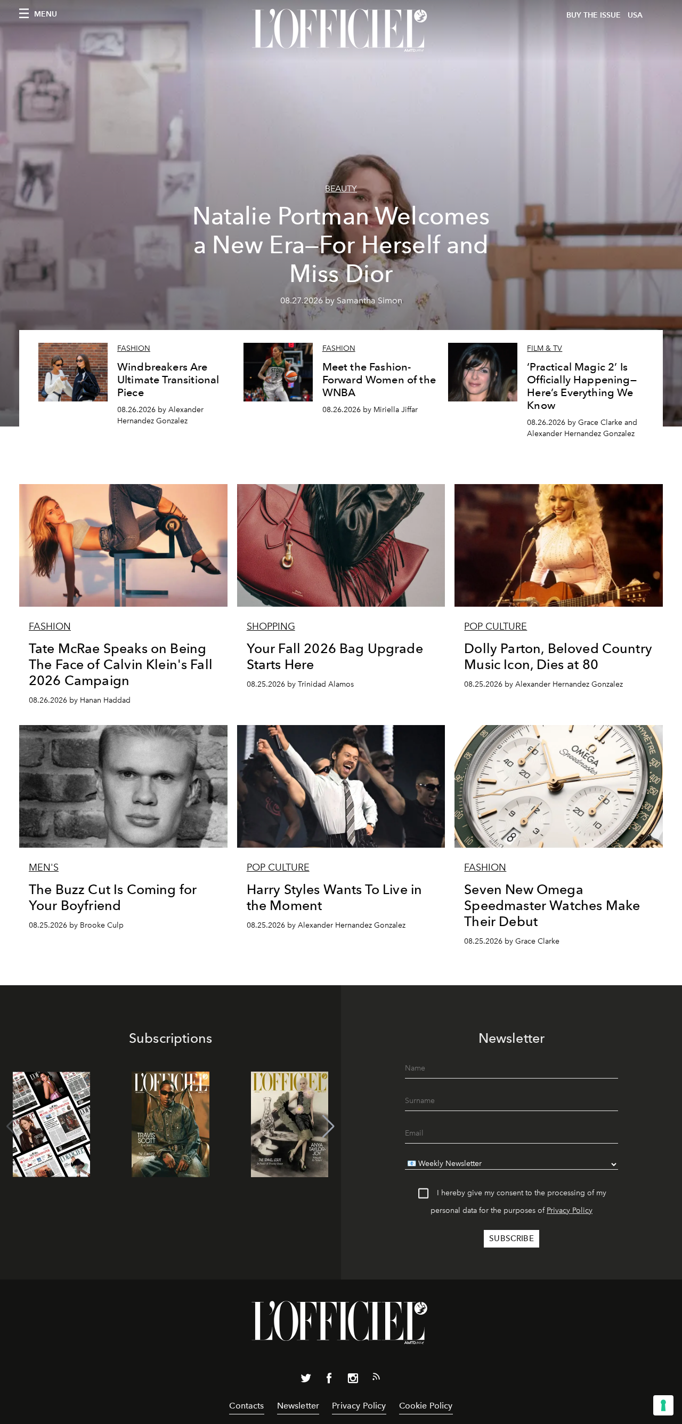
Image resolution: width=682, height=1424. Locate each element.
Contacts (246, 1406)
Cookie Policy (426, 1406)
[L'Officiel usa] (341, 30)
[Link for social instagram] (352, 1380)
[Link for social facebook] (329, 1380)
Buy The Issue (593, 15)
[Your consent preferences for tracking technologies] (663, 1405)
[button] (328, 1126)
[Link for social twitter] (306, 1380)
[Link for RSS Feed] (376, 1378)
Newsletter (298, 1406)
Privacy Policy (569, 1210)
